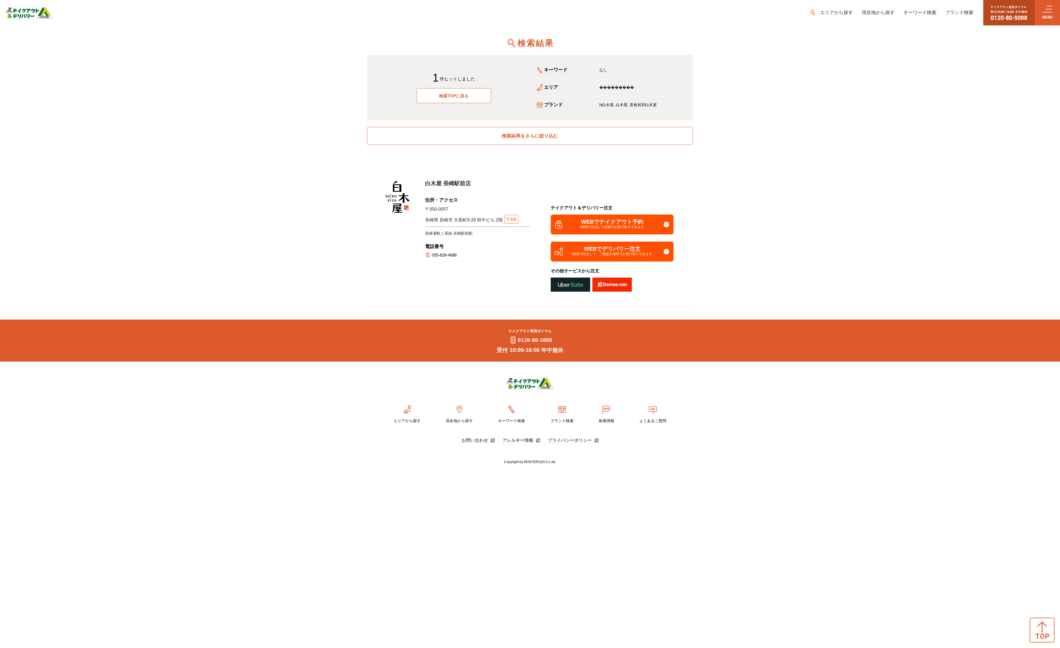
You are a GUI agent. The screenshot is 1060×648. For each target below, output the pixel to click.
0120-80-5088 (535, 340)
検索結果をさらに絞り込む (530, 136)
